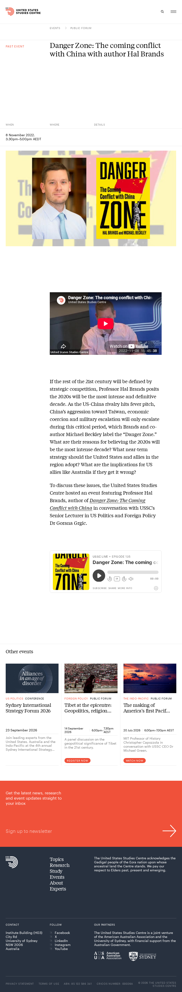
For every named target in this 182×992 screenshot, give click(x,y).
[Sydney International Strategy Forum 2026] (32, 678)
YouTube (61, 949)
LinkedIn (61, 941)
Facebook (62, 933)
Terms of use (49, 983)
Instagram (63, 945)
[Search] (162, 11)
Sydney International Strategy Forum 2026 (28, 707)
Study (56, 871)
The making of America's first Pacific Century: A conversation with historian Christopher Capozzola (146, 707)
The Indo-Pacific (136, 698)
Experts (58, 888)
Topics (57, 859)
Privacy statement (20, 983)
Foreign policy (76, 698)
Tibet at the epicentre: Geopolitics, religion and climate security (87, 707)
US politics (14, 698)
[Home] (10, 11)
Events (55, 28)
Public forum (80, 28)
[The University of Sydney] (142, 956)
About (56, 882)
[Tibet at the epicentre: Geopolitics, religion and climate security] (90, 678)
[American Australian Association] (107, 955)
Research (59, 865)
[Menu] (173, 11)
